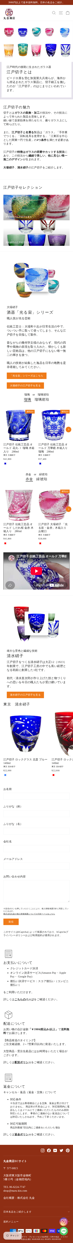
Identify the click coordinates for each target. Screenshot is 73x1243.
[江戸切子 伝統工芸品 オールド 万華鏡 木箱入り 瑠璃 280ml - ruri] (40, 463)
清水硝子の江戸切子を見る (25, 695)
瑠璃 (27, 399)
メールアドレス (13, 859)
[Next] (68, 429)
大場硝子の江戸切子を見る (25, 385)
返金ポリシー (23, 1134)
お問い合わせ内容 (14, 876)
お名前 (7, 789)
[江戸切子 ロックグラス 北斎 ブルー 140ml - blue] (5, 775)
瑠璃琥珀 (42, 399)
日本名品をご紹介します (17, 1211)
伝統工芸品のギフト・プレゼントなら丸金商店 (29, 1237)
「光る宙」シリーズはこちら (26, 375)
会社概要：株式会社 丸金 (19, 1197)
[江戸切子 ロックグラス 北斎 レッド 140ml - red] (53, 775)
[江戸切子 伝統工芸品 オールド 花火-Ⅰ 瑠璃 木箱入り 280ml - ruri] (5, 463)
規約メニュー (11, 1221)
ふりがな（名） (13, 823)
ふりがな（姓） (13, 806)
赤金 (29, 479)
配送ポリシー (23, 1062)
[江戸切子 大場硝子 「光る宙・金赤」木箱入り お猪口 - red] (40, 543)
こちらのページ (24, 999)
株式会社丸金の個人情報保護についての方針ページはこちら (29, 914)
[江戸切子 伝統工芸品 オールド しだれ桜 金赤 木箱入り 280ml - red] (5, 543)
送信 (11, 921)
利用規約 (37, 935)
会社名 (7, 841)
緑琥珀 (41, 479)
